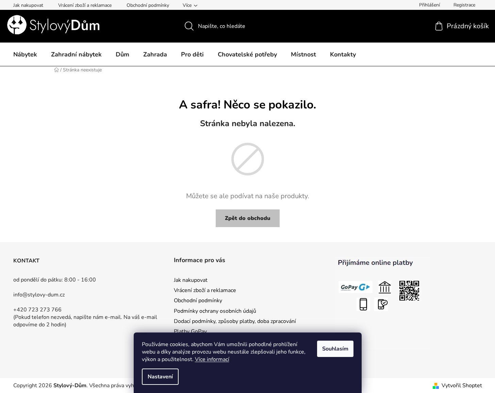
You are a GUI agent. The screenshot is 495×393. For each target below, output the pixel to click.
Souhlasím (335, 349)
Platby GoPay (190, 331)
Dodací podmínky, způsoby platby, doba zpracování (235, 321)
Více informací (212, 359)
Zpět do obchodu (247, 218)
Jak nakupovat (28, 5)
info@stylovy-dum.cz (39, 294)
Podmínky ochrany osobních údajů (215, 311)
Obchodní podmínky (148, 5)
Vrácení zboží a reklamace (85, 5)
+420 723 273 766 (37, 309)
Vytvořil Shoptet (462, 385)
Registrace (464, 5)
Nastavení (160, 376)
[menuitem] (25, 54)
